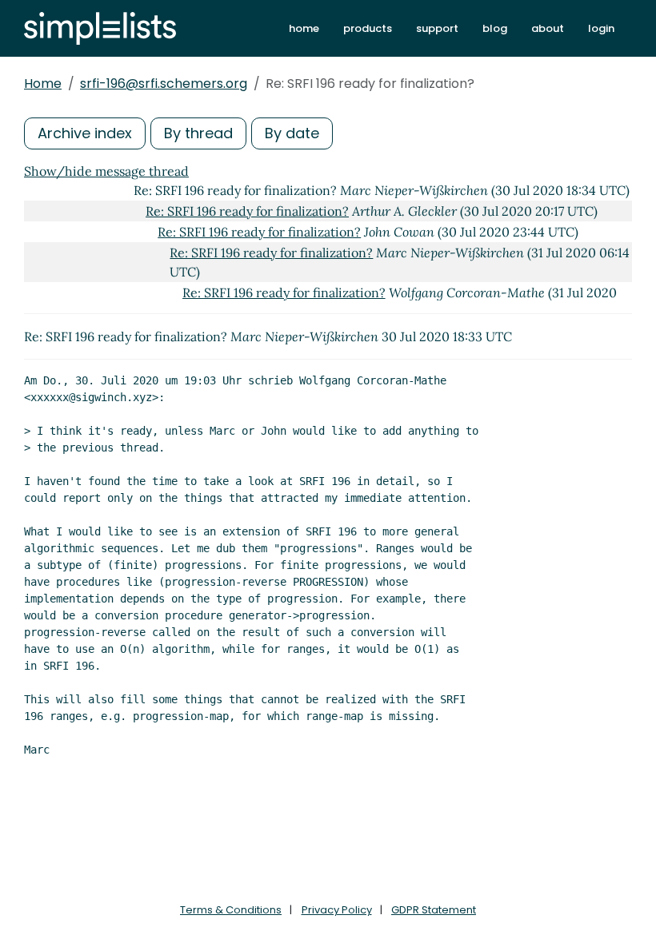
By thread (198, 133)
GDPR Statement (433, 909)
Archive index (85, 133)
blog (494, 28)
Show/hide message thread (106, 171)
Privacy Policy (337, 909)
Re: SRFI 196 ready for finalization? (247, 211)
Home (43, 83)
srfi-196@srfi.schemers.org (163, 83)
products (367, 28)
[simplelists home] (100, 28)
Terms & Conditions (231, 909)
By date (292, 133)
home (304, 28)
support (437, 28)
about (547, 28)
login (601, 28)
